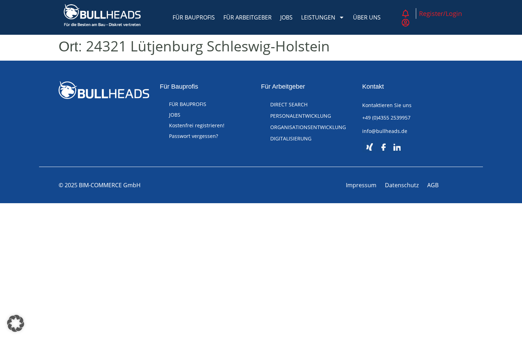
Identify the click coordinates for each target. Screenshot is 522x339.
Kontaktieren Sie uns (387, 105)
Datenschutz (402, 185)
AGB (433, 185)
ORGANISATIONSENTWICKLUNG (308, 127)
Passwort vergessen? (193, 136)
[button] (15, 323)
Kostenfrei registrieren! (196, 125)
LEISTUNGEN (318, 17)
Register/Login (440, 13)
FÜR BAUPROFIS (194, 17)
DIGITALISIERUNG (290, 138)
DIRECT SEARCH (289, 104)
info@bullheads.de (384, 131)
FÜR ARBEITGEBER (247, 17)
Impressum (361, 185)
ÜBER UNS (367, 17)
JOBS (286, 17)
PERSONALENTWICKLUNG (300, 115)
